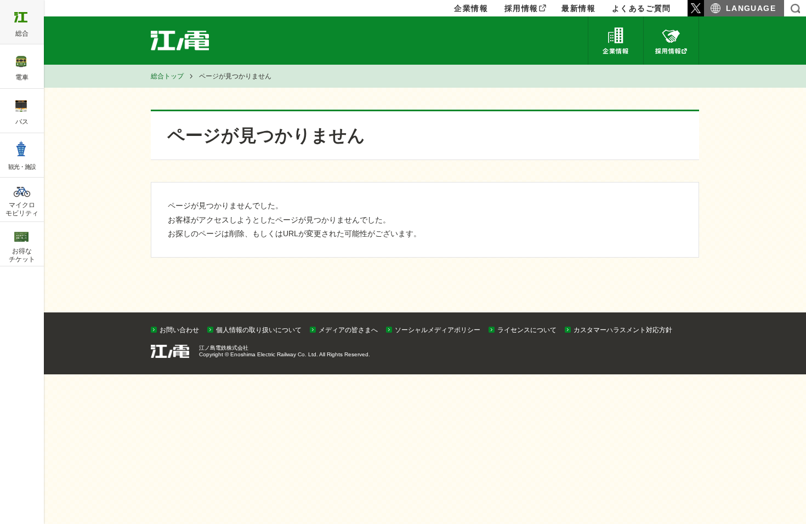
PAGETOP (777, 310)
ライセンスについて (527, 330)
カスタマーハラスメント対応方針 (623, 330)
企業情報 (615, 40)
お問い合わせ (179, 330)
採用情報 (521, 8)
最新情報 (578, 8)
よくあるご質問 (641, 8)
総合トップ (167, 76)
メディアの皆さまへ (348, 330)
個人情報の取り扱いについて (259, 330)
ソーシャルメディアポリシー (437, 330)
